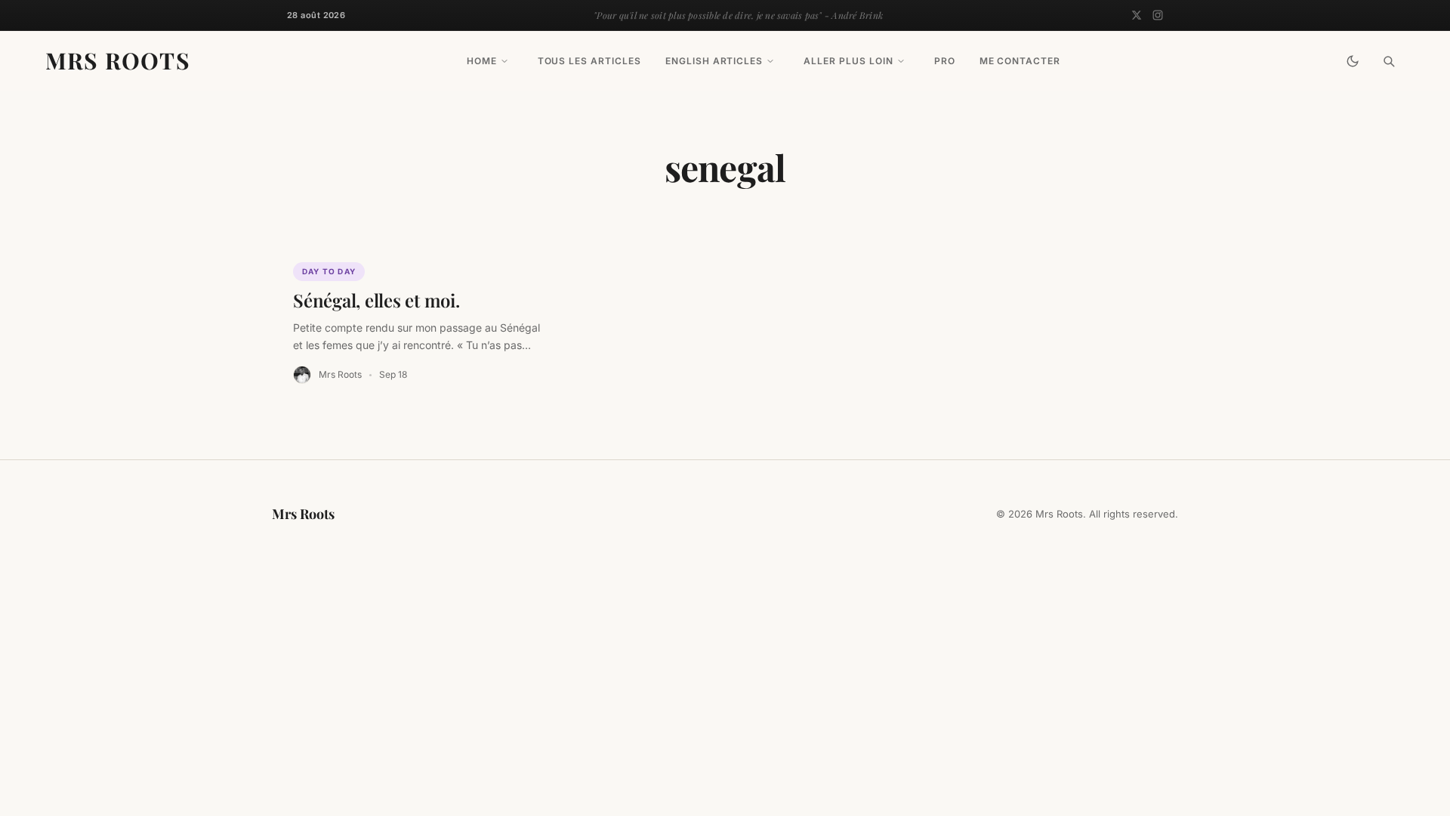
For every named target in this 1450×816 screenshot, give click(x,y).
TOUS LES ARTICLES (589, 60)
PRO (944, 60)
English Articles (714, 60)
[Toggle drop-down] (504, 61)
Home (482, 60)
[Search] (1389, 61)
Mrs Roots (117, 60)
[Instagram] (1157, 15)
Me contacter (1020, 60)
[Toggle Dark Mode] (1352, 61)
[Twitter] (1136, 15)
